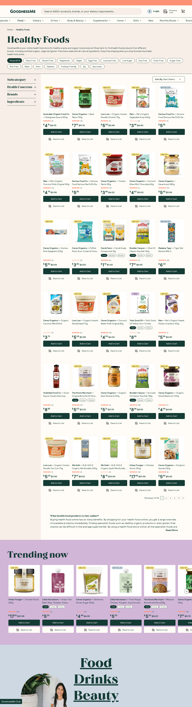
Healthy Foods (23, 30)
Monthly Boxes (168, 20)
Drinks (54, 20)
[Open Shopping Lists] (165, 11)
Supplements (100, 20)
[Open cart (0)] (183, 11)
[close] (19, 60)
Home (120, 20)
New (150, 20)
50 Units (121, 255)
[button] (11, 701)
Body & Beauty (75, 20)
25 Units (112, 255)
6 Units (140, 255)
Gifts (136, 20)
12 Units (148, 255)
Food (20, 20)
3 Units (53, 607)
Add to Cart (56, 132)
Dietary (37, 20)
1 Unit (104, 255)
